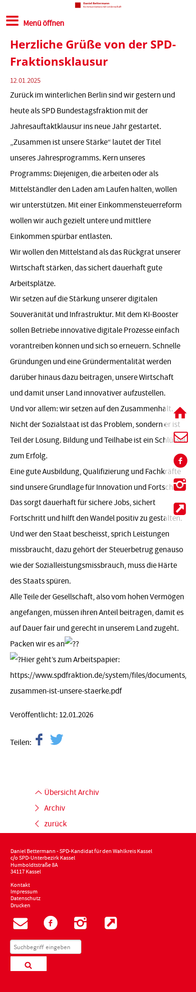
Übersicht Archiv (71, 792)
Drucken (20, 906)
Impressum (24, 892)
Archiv (54, 808)
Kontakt (20, 885)
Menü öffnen (43, 23)
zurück (55, 824)
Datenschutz (25, 899)
